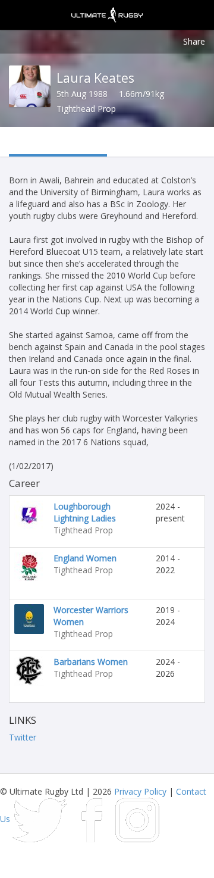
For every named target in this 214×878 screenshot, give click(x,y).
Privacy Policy (140, 791)
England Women (85, 558)
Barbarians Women (91, 661)
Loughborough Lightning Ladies (85, 512)
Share (194, 41)
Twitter (22, 737)
